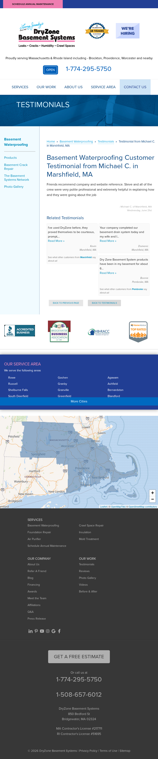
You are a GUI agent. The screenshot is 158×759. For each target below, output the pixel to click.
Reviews (84, 571)
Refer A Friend (37, 571)
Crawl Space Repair (91, 525)
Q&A (31, 612)
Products (10, 158)
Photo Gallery (13, 187)
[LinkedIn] (30, 631)
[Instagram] (47, 631)
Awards (32, 591)
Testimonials (86, 564)
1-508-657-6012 (79, 694)
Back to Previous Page (66, 303)
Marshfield (86, 257)
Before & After (88, 591)
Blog (30, 578)
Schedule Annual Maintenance (33, 4)
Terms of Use (108, 751)
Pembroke (137, 289)
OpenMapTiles (118, 506)
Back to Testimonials (104, 303)
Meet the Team (37, 598)
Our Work (46, 87)
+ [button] (152, 492)
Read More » (56, 241)
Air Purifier (34, 539)
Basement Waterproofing (16, 142)
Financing (34, 585)
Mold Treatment (89, 539)
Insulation (85, 532)
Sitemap (125, 751)
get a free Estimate (79, 656)
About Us (73, 87)
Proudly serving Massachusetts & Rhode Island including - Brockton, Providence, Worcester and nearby (79, 58)
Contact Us (135, 87)
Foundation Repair (39, 532)
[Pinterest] (36, 631)
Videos (83, 585)
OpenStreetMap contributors (143, 506)
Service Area (103, 87)
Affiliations (34, 605)
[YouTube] (42, 631)
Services (20, 87)
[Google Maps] (53, 631)
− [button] (152, 499)
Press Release (37, 618)
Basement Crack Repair (16, 167)
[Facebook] (59, 631)
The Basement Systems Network (16, 178)
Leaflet (103, 506)
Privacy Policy (88, 751)
